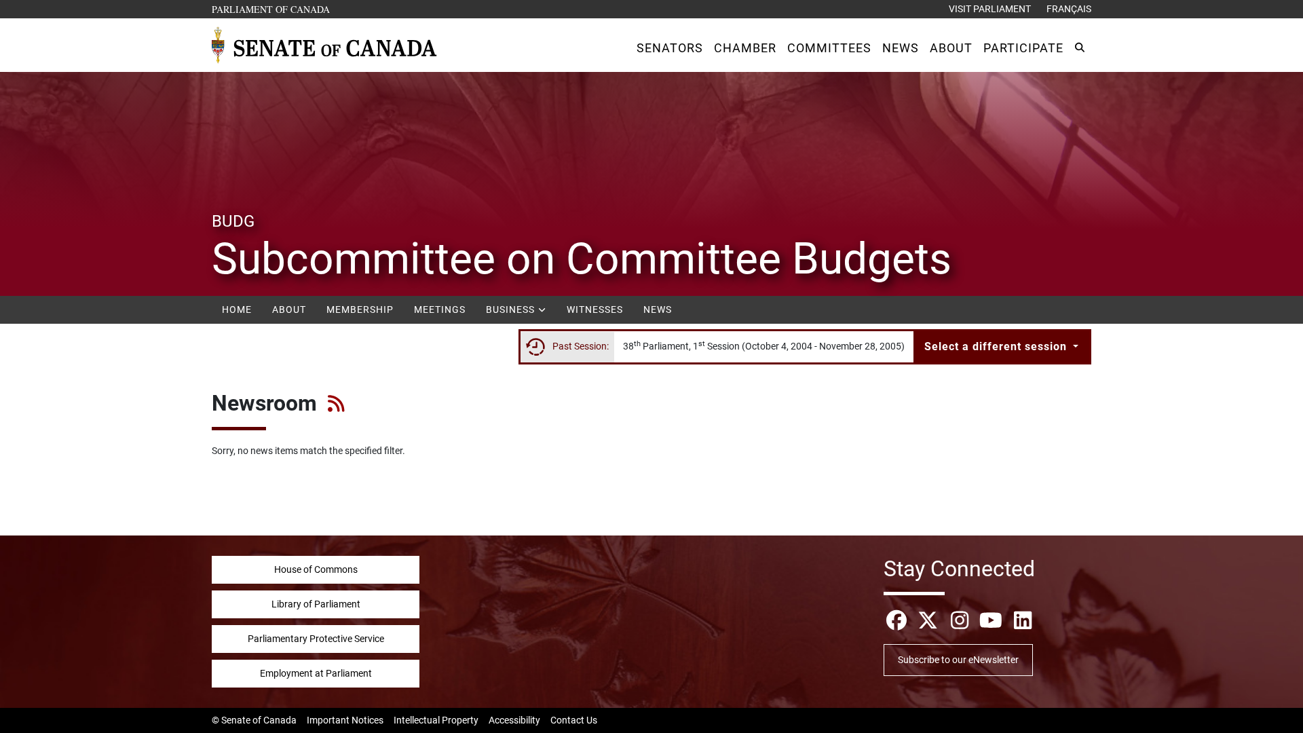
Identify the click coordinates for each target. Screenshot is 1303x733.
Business (511, 309)
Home (237, 309)
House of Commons (316, 569)
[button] (670, 48)
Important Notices (345, 720)
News (657, 309)
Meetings (440, 309)
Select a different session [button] (997, 346)
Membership (360, 309)
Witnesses (595, 309)
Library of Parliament (315, 604)
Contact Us (573, 720)
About (289, 309)
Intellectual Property (436, 720)
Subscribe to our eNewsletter (958, 659)
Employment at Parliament (316, 673)
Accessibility (514, 720)
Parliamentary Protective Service (316, 638)
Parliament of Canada (271, 9)
